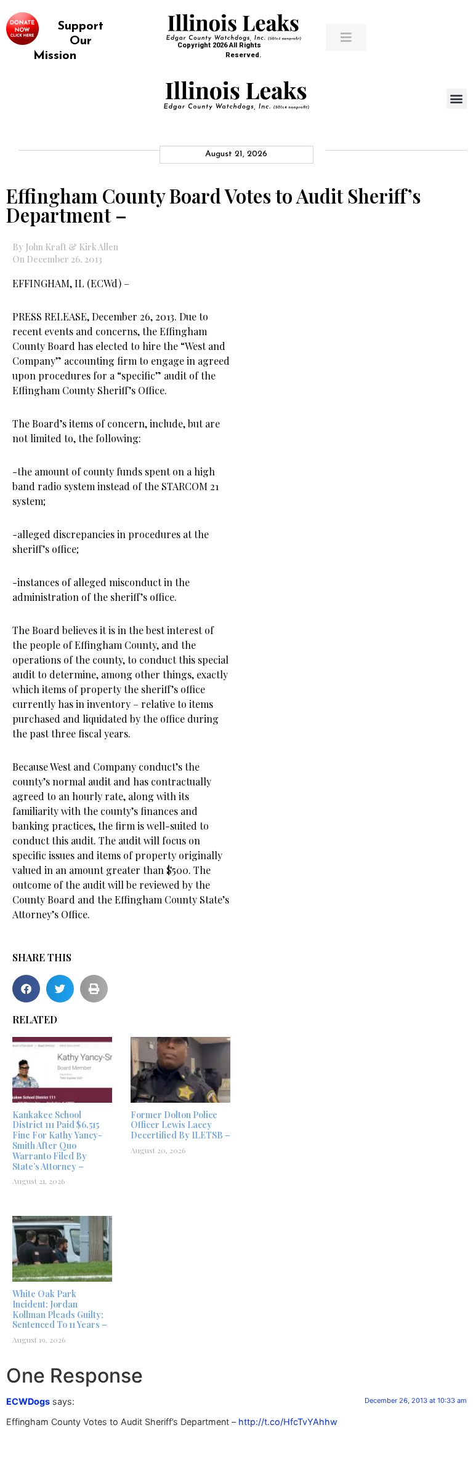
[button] (457, 99)
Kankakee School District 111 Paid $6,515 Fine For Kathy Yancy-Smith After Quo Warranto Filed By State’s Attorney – (57, 1140)
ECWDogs (28, 1401)
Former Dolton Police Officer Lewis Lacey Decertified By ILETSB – (180, 1125)
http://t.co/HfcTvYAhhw (288, 1421)
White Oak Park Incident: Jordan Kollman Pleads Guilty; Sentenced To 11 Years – (59, 1309)
